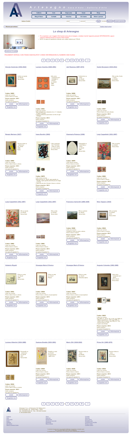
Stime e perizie (98, 16)
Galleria (38, 13)
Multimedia (49, 419)
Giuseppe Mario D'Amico (45, 265)
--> (88, 60)
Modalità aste (89, 421)
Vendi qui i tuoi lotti (51, 421)
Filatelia (8, 422)
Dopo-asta (68, 13)
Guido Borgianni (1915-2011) (107, 67)
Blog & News (39, 16)
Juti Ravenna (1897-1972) (75, 67)
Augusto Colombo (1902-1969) (107, 265)
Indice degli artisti (106, 26)
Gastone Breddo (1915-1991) (46, 342)
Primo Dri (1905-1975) (104, 342)
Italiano (24, 21)
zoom (11, 104)
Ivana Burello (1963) (43, 134)
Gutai (83, 13)
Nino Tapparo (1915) (104, 202)
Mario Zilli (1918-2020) (74, 342)
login (98, 21)
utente (68, 21)
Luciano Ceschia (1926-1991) (46, 67)
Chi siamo (83, 16)
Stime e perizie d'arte (12, 425)
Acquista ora (11, 107)
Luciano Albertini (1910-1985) (15, 342)
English (28, 21)
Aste (53, 13)
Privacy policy (89, 423)
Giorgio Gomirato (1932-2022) (15, 67)
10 (81, 60)
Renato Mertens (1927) (13, 134)
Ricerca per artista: (12, 26)
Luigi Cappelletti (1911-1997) (107, 134)
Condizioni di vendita (11, 51)
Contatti (53, 16)
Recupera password (119, 21)
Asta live (68, 16)
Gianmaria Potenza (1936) (75, 134)
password (83, 21)
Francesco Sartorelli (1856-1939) (77, 202)
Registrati (109, 21)
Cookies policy (89, 425)
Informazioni (23, 104)
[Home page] (16, 10)
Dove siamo (88, 419)
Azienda (87, 418)
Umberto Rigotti (11, 265)
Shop (98, 13)
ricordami (104, 21)
